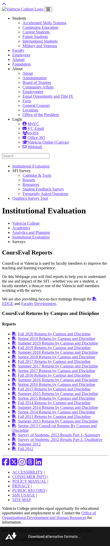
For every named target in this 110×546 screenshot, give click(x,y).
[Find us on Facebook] (5, 463)
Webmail (35, 147)
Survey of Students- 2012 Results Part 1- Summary (59, 435)
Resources (31, 184)
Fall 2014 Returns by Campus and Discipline (54, 403)
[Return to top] (4, 4)
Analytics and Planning (31, 232)
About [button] (17, 69)
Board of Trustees (37, 82)
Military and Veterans (40, 46)
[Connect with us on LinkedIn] (38, 463)
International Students (40, 41)
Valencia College (26, 223)
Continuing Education (40, 27)
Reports (29, 180)
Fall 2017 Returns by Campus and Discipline (54, 361)
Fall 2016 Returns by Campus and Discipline (54, 375)
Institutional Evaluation (31, 166)
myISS (33, 133)
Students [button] (19, 18)
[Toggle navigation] (48, 9)
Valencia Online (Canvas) (48, 142)
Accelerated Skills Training (44, 23)
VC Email (36, 128)
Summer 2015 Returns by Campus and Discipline (58, 393)
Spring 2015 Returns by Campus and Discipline (56, 398)
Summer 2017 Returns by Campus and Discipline (58, 366)
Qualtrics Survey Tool (30, 198)
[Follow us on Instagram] (22, 463)
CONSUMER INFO (29, 477)
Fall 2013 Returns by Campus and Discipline (54, 416)
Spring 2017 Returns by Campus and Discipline (56, 371)
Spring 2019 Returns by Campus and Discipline (56, 338)
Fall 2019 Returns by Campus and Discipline (54, 348)
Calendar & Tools (37, 175)
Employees (21, 55)
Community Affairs (38, 87)
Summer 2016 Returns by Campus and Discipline (58, 380)
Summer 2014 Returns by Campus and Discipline (58, 407)
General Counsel (36, 105)
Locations (30, 110)
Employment (33, 92)
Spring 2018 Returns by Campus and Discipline (56, 357)
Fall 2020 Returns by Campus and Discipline (54, 334)
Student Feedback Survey (43, 189)
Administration (35, 78)
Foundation (21, 64)
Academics (21, 228)
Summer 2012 (29, 444)
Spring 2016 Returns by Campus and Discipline (56, 384)
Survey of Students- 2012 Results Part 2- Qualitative (60, 439)
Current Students (36, 32)
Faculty (18, 50)
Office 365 (36, 137)
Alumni (18, 59)
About (28, 73)
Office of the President (41, 114)
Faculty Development (38, 303)
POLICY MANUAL (29, 481)
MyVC (33, 124)
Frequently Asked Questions (45, 194)
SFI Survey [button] (21, 171)
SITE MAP (21, 500)
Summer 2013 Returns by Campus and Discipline (58, 421)
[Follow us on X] (13, 463)
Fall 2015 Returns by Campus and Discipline (54, 389)
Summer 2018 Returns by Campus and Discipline (58, 352)
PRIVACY (21, 486)
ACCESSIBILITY (27, 472)
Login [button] (17, 119)
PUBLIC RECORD (28, 490)
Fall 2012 (25, 449)
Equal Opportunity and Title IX (48, 96)
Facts (27, 101)
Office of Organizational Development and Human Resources (49, 515)
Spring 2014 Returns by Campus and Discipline (56, 412)
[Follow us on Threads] (30, 463)
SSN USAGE (23, 495)
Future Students (35, 36)
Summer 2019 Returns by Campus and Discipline (58, 343)
